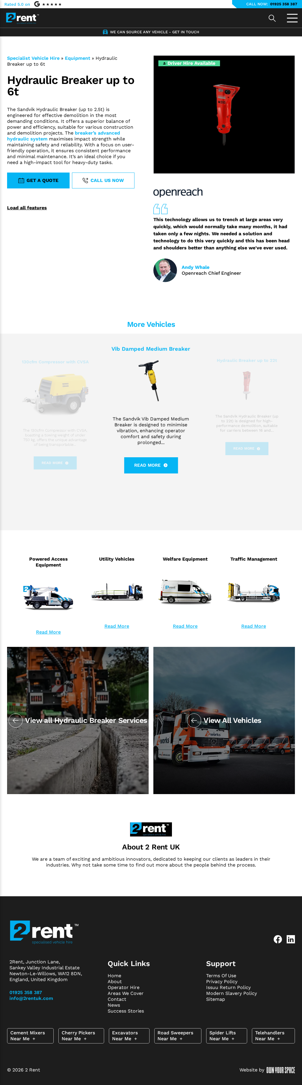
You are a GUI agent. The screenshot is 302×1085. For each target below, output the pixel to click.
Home (114, 975)
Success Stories (126, 1011)
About (115, 981)
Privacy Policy (221, 981)
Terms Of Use (221, 975)
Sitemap (215, 999)
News (114, 1005)
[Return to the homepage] (22, 16)
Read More (48, 632)
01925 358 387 (283, 4)
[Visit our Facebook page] (278, 939)
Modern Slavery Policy (231, 993)
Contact (117, 999)
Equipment (77, 58)
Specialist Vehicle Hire (33, 58)
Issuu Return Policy (228, 987)
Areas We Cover (126, 993)
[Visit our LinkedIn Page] (291, 939)
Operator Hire (123, 987)
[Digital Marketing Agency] (281, 1070)
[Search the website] (272, 18)
